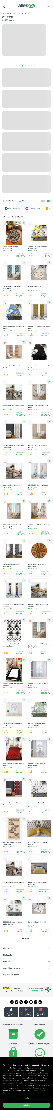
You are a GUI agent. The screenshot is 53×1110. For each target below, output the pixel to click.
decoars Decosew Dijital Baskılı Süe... (11, 566)
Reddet (6, 1080)
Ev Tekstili (22, 13)
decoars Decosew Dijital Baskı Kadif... (39, 327)
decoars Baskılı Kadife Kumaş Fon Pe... (13, 367)
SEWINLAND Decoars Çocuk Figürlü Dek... (38, 486)
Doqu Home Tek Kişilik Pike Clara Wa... (37, 883)
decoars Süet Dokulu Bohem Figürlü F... (38, 526)
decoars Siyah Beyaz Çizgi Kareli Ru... (12, 486)
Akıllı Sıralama (10, 201)
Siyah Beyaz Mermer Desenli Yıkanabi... (13, 685)
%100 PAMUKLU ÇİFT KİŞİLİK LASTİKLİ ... (38, 844)
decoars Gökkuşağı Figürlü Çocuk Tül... (12, 724)
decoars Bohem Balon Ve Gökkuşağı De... (12, 526)
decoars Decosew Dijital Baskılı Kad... (11, 804)
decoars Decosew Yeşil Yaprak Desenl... (36, 724)
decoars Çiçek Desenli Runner (13, 405)
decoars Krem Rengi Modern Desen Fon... (13, 446)
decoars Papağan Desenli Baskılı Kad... (12, 287)
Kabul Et (26, 1105)
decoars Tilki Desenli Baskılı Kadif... (38, 407)
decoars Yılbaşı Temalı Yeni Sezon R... (38, 605)
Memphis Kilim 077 (35, 286)
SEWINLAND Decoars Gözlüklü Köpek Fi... (13, 605)
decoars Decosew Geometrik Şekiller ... (38, 367)
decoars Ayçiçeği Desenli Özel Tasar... (13, 327)
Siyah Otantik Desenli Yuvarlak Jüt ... (11, 248)
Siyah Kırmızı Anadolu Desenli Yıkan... (13, 764)
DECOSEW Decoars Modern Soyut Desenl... (12, 923)
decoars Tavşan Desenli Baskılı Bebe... (36, 764)
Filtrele (25, 201)
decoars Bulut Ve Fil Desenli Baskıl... (38, 685)
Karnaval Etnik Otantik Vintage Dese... (11, 645)
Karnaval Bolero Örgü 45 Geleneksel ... (37, 566)
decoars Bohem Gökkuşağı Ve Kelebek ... (39, 645)
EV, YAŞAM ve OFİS (8, 13)
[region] (26, 1083)
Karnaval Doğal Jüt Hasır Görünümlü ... (12, 844)
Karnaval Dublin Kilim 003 (37, 922)
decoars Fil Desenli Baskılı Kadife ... (37, 446)
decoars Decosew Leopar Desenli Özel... (37, 248)
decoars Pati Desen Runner (38, 803)
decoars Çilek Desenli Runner (13, 882)
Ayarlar (26, 1098)
